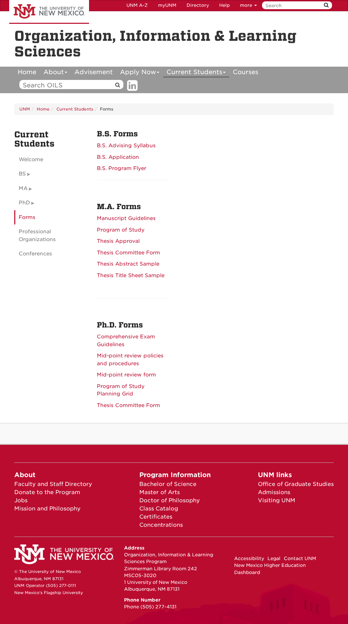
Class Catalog (158, 508)
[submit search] (326, 5)
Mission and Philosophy (47, 508)
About (54, 71)
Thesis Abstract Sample (128, 264)
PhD (24, 203)
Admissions (274, 492)
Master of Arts (159, 492)
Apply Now (138, 71)
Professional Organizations (37, 235)
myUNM (167, 5)
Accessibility (249, 558)
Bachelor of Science (167, 484)
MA (23, 188)
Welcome (31, 159)
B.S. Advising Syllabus (126, 145)
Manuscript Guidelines (126, 218)
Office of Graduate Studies (296, 484)
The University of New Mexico (49, 12)
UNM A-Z (137, 5)
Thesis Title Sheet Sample (130, 275)
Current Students (194, 71)
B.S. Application (118, 157)
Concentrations (161, 525)
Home (27, 71)
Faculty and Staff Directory (53, 484)
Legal (273, 558)
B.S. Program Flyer (121, 168)
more (247, 5)
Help (224, 5)
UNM (24, 109)
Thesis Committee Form (128, 253)
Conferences (35, 254)
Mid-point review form (126, 375)
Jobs (21, 500)
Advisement (93, 71)
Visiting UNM (276, 500)
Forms (27, 217)
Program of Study (120, 230)
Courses (245, 71)
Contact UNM (300, 558)
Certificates (155, 516)
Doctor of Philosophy (169, 500)
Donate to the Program (47, 492)
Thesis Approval (118, 241)
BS (22, 174)
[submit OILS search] (117, 85)
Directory (198, 5)
